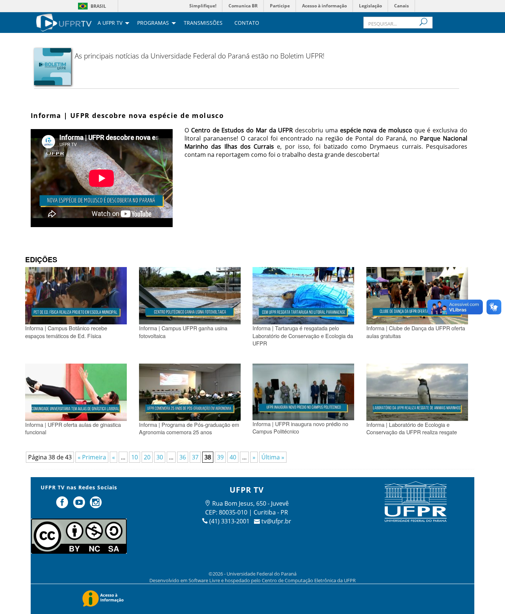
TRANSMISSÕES (203, 23)
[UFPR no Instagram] (96, 505)
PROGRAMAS (153, 23)
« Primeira (92, 457)
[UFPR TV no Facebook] (62, 505)
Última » (272, 457)
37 (195, 457)
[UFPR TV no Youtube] (79, 505)
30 (159, 457)
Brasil (98, 6)
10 (134, 457)
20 (147, 457)
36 (182, 457)
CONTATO (246, 23)
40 (233, 457)
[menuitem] (64, 21)
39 (220, 457)
